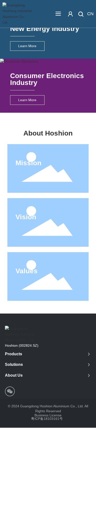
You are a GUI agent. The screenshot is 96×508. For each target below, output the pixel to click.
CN (90, 13)
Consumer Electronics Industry (47, 79)
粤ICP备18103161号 (47, 419)
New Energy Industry (44, 28)
